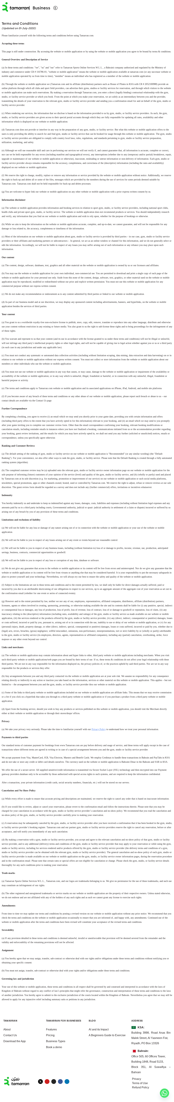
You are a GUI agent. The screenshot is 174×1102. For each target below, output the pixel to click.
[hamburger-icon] (167, 8)
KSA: (141, 1027)
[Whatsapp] (164, 1093)
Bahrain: (143, 1050)
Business (41, 7)
